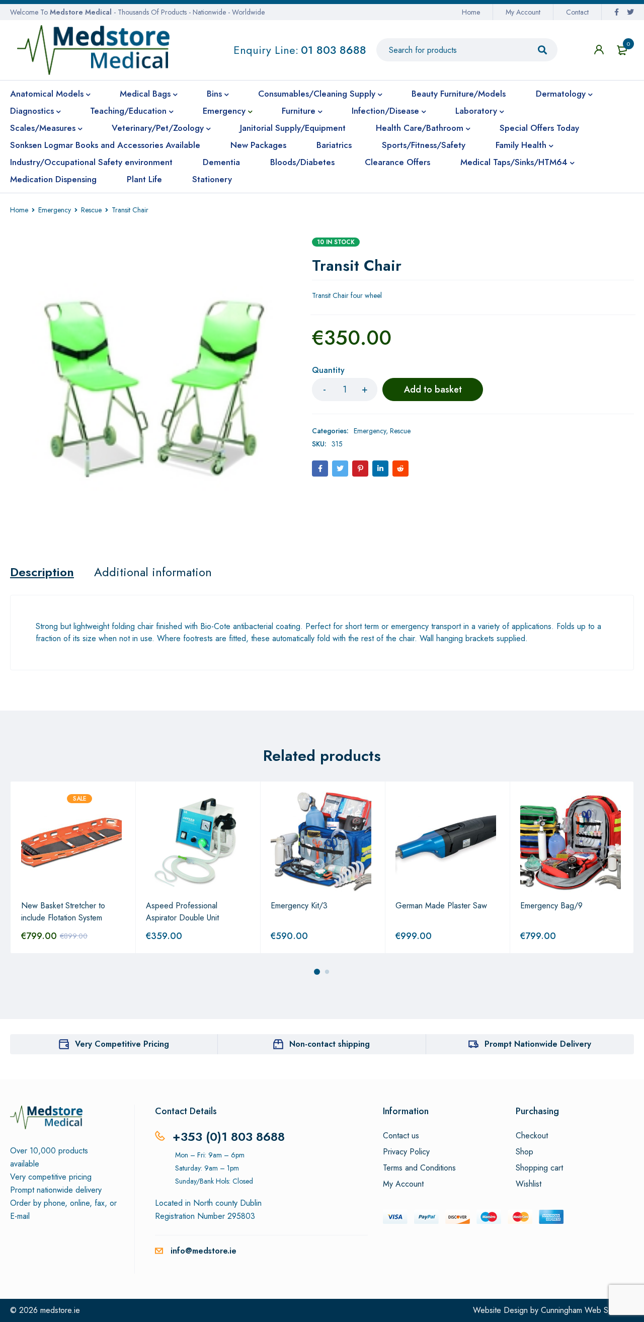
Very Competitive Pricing (122, 1044)
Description (42, 572)
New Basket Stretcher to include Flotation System (63, 911)
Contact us (401, 1136)
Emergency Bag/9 (551, 905)
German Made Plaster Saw (441, 905)
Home (471, 12)
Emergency (54, 210)
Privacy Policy (406, 1152)
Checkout (532, 1136)
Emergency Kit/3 (299, 905)
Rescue (91, 210)
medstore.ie (60, 1310)
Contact (577, 12)
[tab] (42, 572)
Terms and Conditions (419, 1168)
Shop (524, 1152)
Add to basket (433, 389)
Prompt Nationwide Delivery (538, 1044)
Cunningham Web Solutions (587, 1310)
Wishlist (528, 1184)
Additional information (153, 572)
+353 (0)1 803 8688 (229, 1136)
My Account (523, 12)
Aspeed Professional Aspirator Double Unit (182, 911)
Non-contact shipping (329, 1044)
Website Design (500, 1310)
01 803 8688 (333, 50)
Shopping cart (539, 1168)
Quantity (328, 370)
